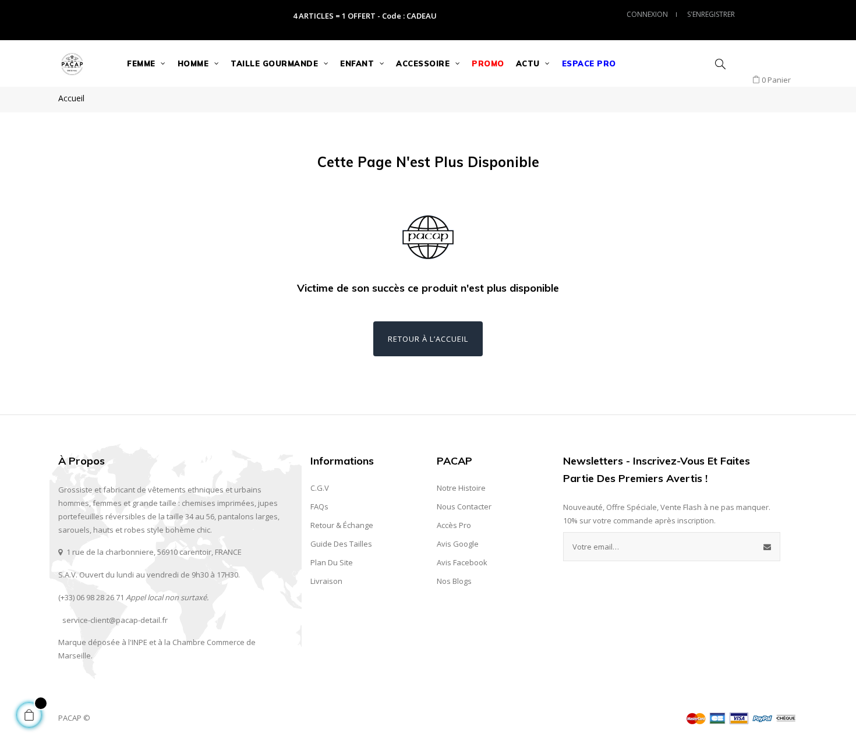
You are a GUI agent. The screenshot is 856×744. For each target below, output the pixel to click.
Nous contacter (464, 506)
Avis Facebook (462, 562)
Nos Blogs (454, 581)
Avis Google (458, 543)
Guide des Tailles (341, 543)
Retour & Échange (341, 525)
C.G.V (319, 488)
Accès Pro (454, 525)
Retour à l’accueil (428, 339)
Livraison (326, 581)
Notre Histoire (461, 488)
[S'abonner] (767, 546)
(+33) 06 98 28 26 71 (91, 597)
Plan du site (331, 562)
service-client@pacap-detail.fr (115, 620)
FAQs (319, 506)
